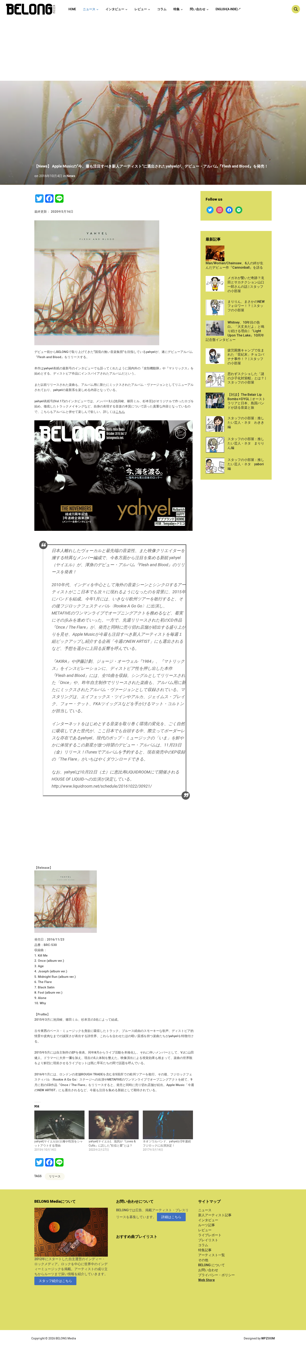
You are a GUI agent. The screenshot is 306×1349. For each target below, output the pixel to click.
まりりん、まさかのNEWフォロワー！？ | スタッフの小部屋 (246, 306)
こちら (120, 412)
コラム (162, 9)
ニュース (89, 9)
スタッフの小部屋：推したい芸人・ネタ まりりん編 (246, 443)
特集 (176, 9)
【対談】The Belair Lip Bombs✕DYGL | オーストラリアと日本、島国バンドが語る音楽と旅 (246, 401)
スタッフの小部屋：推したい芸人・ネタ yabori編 (246, 464)
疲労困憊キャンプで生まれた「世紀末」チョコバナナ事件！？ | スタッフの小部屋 (246, 356)
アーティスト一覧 (211, 1255)
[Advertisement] (153, 49)
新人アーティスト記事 (214, 1215)
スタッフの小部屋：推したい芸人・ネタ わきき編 (246, 422)
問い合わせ (197, 9)
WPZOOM (268, 1338)
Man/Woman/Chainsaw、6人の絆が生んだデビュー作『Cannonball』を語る (234, 265)
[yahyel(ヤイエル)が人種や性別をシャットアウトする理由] (59, 1125)
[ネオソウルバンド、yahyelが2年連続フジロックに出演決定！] (168, 1125)
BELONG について (211, 1265)
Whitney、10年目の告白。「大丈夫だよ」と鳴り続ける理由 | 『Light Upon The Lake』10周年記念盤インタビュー (235, 331)
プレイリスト (208, 1240)
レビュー (140, 9)
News (71, 176)
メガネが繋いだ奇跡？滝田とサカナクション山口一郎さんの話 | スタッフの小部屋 (246, 284)
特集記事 (204, 1250)
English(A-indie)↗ (228, 9)
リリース (55, 1176)
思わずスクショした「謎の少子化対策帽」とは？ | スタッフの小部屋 (247, 378)
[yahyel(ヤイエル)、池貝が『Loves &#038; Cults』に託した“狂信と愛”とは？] (114, 1125)
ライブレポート (209, 1235)
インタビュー (115, 9)
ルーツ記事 (206, 1225)
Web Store (206, 1280)
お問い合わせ (208, 1270)
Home (72, 9)
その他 (203, 1260)
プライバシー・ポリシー (216, 1275)
